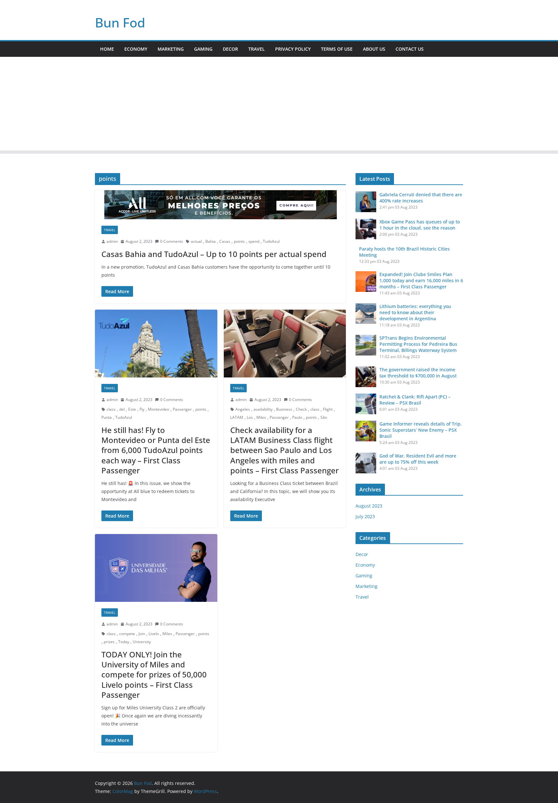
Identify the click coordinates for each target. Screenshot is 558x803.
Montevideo (158, 409)
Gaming (203, 49)
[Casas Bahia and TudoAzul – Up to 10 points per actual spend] (220, 204)
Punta (106, 417)
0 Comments (171, 241)
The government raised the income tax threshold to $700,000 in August (418, 372)
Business (284, 409)
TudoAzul (271, 241)
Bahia (210, 241)
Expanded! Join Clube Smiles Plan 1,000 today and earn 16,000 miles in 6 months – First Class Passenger (421, 280)
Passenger (182, 409)
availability (263, 409)
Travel (256, 49)
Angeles (242, 409)
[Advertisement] (279, 105)
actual (196, 241)
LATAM (236, 417)
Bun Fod (120, 22)
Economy (135, 49)
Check (301, 409)
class (111, 409)
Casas (224, 241)
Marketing (171, 49)
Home (107, 49)
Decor (230, 49)
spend (253, 241)
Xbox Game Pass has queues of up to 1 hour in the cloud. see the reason (419, 225)
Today (123, 641)
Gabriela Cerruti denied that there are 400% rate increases (420, 197)
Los (250, 417)
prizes (109, 641)
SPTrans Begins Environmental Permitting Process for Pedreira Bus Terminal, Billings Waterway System (418, 344)
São (323, 417)
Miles (261, 417)
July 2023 (365, 516)
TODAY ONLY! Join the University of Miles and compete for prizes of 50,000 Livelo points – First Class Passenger (154, 674)
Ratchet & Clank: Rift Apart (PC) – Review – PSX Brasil (414, 400)
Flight (328, 409)
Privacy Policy (293, 49)
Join (142, 633)
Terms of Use (337, 49)
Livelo (154, 633)
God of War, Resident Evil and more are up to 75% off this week (417, 459)
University (142, 641)
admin (112, 241)
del (122, 409)
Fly (142, 409)
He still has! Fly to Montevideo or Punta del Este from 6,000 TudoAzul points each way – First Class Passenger (155, 450)
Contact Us (410, 49)
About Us (374, 49)
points (239, 241)
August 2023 (369, 506)
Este (132, 409)
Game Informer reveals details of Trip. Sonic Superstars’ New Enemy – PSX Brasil (420, 430)
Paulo (297, 417)
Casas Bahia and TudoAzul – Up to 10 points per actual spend (213, 254)
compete (127, 633)
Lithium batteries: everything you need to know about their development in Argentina (415, 312)
